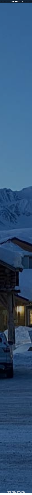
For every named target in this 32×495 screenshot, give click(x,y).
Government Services (25, 1)
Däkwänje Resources (3, 1)
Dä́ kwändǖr (8, 1)
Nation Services (19, 1)
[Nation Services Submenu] (21, 1)
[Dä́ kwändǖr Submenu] (10, 1)
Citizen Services (13, 1)
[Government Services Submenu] (28, 1)
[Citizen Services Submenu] (16, 1)
